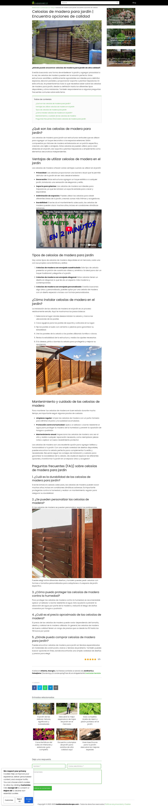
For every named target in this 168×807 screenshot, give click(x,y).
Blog (134, 3)
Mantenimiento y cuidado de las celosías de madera (56, 116)
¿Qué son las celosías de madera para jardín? (53, 103)
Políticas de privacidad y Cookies (117, 804)
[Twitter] (39, 687)
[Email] (55, 687)
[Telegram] (50, 687)
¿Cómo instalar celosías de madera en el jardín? (54, 113)
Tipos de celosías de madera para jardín (51, 110)
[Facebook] (34, 687)
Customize (9, 800)
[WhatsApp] (45, 687)
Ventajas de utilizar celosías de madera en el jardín (55, 107)
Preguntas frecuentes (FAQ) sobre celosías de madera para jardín (61, 119)
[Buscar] (117, 2)
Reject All (19, 800)
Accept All (29, 800)
